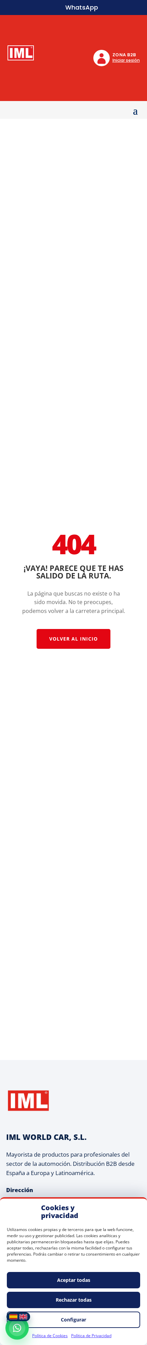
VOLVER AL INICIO (73, 638)
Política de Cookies (50, 1336)
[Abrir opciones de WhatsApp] (17, 1328)
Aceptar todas (73, 1280)
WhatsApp (81, 7)
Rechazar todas (74, 1300)
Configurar (73, 1319)
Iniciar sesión (126, 60)
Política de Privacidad (91, 1336)
